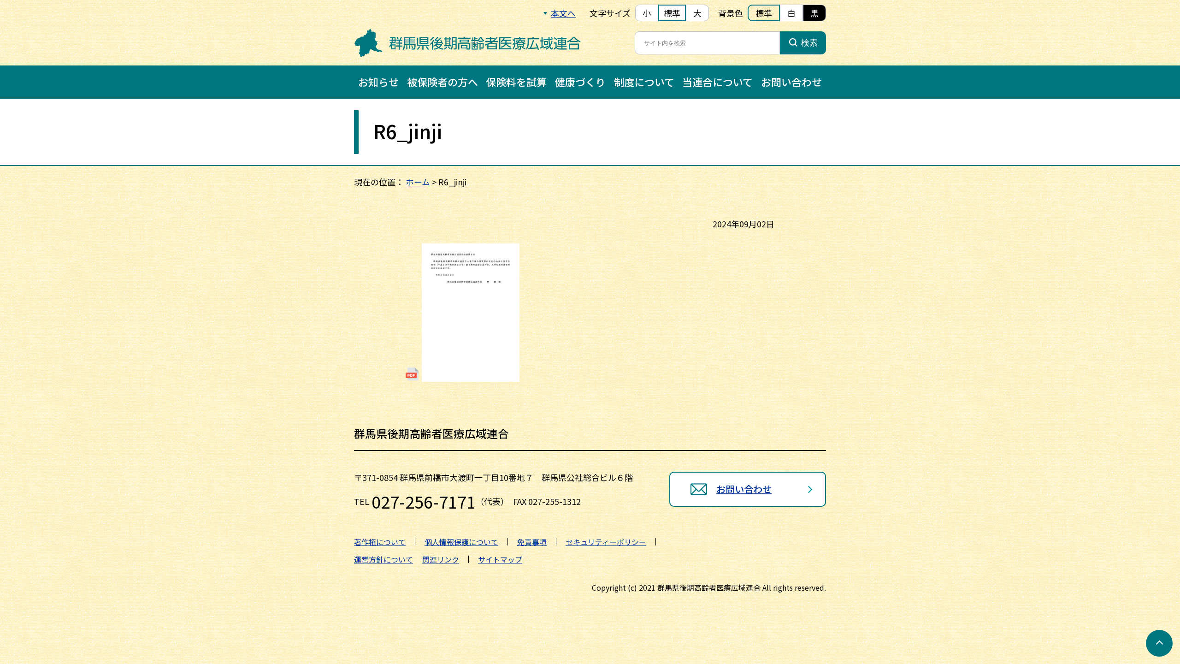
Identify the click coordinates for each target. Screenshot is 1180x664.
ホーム (418, 182)
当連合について (717, 81)
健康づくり (580, 81)
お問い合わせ (791, 81)
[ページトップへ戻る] (1159, 643)
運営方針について (383, 559)
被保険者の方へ (442, 81)
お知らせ (378, 81)
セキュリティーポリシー (606, 541)
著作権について (380, 541)
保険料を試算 (516, 81)
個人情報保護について (461, 541)
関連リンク (440, 559)
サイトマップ (500, 559)
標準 (672, 13)
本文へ (563, 13)
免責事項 (532, 541)
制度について (644, 81)
